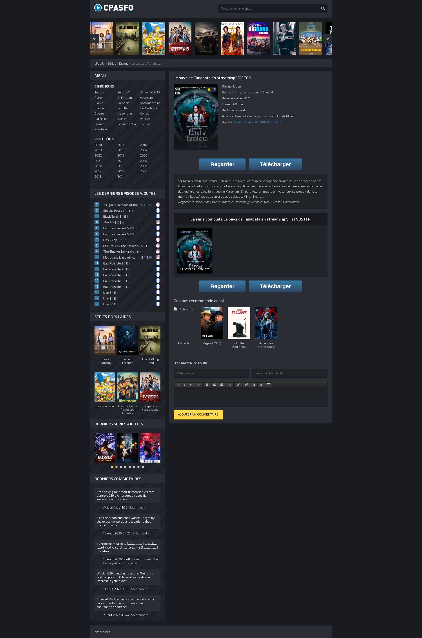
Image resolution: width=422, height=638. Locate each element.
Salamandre (137, 507)
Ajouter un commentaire (198, 414)
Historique (124, 113)
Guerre (99, 113)
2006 (143, 166)
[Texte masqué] (246, 384)
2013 (120, 166)
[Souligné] (191, 384)
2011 (120, 176)
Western (101, 129)
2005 (143, 171)
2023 (98, 150)
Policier (145, 118)
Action (99, 97)
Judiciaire (101, 118)
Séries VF (267, 92)
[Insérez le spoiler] (268, 384)
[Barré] (198, 384)
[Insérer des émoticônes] (230, 384)
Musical (122, 118)
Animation (124, 97)
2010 (143, 145)
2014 (120, 160)
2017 (120, 145)
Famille (122, 108)
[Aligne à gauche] (207, 384)
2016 (120, 150)
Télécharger (275, 164)
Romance (101, 124)
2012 (120, 171)
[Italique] (185, 384)
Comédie (123, 103)
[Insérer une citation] (254, 384)
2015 (120, 155)
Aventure (146, 97)
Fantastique (251, 92)
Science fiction (127, 124)
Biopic (99, 103)
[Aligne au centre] (214, 384)
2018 (98, 176)
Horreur (145, 113)
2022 (98, 155)
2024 (98, 145)
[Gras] (178, 384)
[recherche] (323, 8)
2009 (143, 150)
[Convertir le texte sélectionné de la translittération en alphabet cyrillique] (261, 384)
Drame (236, 92)
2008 (143, 155)
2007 (143, 160)
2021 (98, 160)
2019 (98, 171)
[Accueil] (118, 8)
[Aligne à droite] (221, 384)
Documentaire (150, 103)
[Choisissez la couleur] (238, 384)
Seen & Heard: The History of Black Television (130, 561)
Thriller (145, 124)
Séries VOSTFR (150, 92)
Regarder (222, 164)
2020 (98, 166)
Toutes (99, 92)
